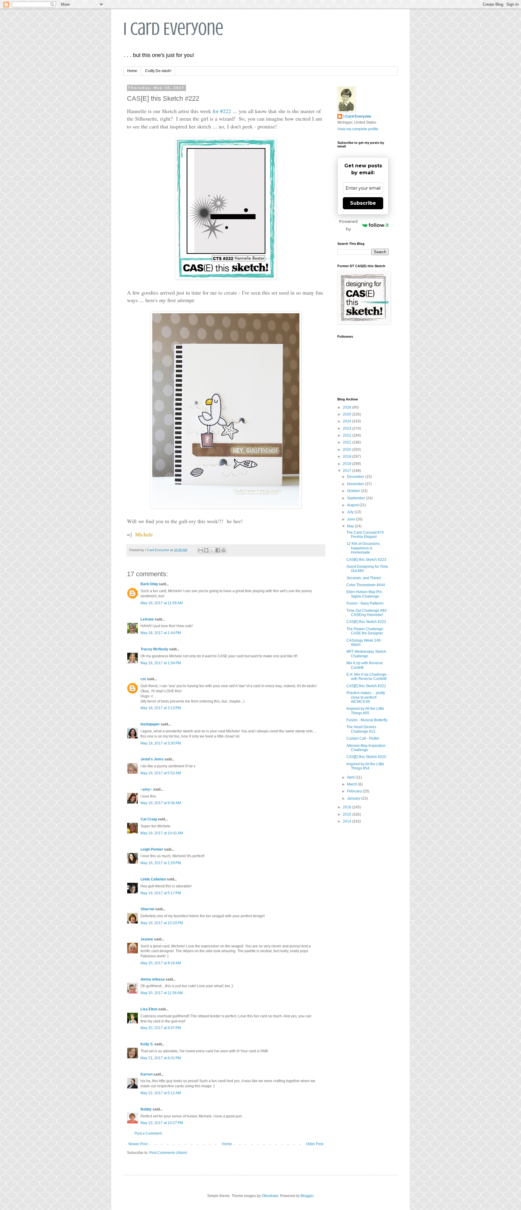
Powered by (348, 225)
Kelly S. (147, 1044)
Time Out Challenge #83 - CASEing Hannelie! (367, 612)
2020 (347, 449)
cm (143, 679)
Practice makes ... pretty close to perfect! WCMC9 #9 (365, 697)
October (354, 491)
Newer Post (137, 1144)
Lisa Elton (149, 1009)
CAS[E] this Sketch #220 (366, 757)
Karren (147, 1074)
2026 (347, 407)
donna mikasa (153, 979)
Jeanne (147, 939)
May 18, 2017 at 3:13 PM (161, 708)
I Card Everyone (173, 29)
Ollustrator (270, 1196)
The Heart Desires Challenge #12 (361, 729)
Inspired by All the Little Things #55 (365, 710)
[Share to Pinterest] (223, 550)
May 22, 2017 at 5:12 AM (161, 1093)
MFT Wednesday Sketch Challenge (366, 653)
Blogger (307, 1196)
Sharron (147, 909)
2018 (347, 464)
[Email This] (200, 550)
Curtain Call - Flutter (362, 738)
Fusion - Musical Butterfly (366, 720)
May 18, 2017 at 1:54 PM (161, 663)
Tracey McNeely (154, 649)
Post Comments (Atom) (168, 1153)
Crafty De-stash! (158, 71)
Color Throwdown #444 (365, 585)
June (351, 519)
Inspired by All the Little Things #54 (365, 766)
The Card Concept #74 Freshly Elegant (365, 534)
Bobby (146, 1109)
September (356, 498)
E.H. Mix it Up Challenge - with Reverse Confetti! (367, 676)
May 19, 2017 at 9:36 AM (161, 803)
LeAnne (147, 619)
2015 (347, 814)
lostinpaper (150, 724)
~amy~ (146, 789)
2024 (347, 421)
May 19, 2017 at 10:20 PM (162, 923)
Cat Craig (149, 819)
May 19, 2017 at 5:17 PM (161, 893)
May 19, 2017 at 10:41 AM (162, 833)
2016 (347, 807)
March (352, 784)
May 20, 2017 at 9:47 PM (161, 1028)
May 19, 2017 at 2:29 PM (161, 863)
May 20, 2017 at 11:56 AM (162, 993)
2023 (347, 428)
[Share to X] (212, 550)
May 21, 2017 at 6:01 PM (161, 1058)
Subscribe (363, 203)
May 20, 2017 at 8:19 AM (161, 963)
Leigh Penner (152, 849)
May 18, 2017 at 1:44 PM (161, 633)
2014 (347, 821)
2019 (347, 456)
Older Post (314, 1144)
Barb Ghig (149, 584)
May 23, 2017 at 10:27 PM (162, 1123)
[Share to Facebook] (218, 550)
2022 (347, 435)
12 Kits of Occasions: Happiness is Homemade (363, 548)
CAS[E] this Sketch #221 (366, 686)
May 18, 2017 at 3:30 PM (161, 743)
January (354, 798)
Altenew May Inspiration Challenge (366, 748)
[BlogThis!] (206, 550)
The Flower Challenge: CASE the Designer (365, 631)
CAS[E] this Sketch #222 (366, 622)
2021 (347, 442)
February (355, 791)
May (351, 526)
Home (132, 71)
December (356, 477)
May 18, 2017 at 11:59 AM (162, 603)
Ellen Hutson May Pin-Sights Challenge (364, 594)
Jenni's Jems (152, 759)
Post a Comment (148, 1133)
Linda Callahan (153, 879)
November (356, 484)
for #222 (222, 111)
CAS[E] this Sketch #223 (366, 560)
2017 (347, 471)
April (351, 777)
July (351, 512)
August (353, 505)
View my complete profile (357, 129)
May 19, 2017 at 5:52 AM (161, 773)
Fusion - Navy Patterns (365, 603)
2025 (347, 414)
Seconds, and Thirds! (363, 578)
